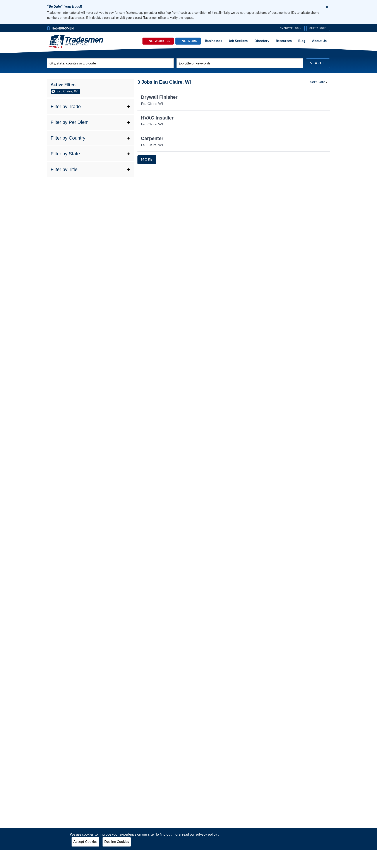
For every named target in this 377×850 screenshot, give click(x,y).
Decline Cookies (116, 841)
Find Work (188, 41)
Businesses (213, 41)
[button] (90, 107)
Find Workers (158, 41)
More (147, 159)
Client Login (318, 28)
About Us (319, 41)
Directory (261, 41)
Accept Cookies (85, 841)
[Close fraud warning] (327, 7)
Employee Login (291, 28)
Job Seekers (238, 41)
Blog (301, 41)
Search (318, 63)
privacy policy (207, 834)
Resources (284, 41)
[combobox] (110, 63)
